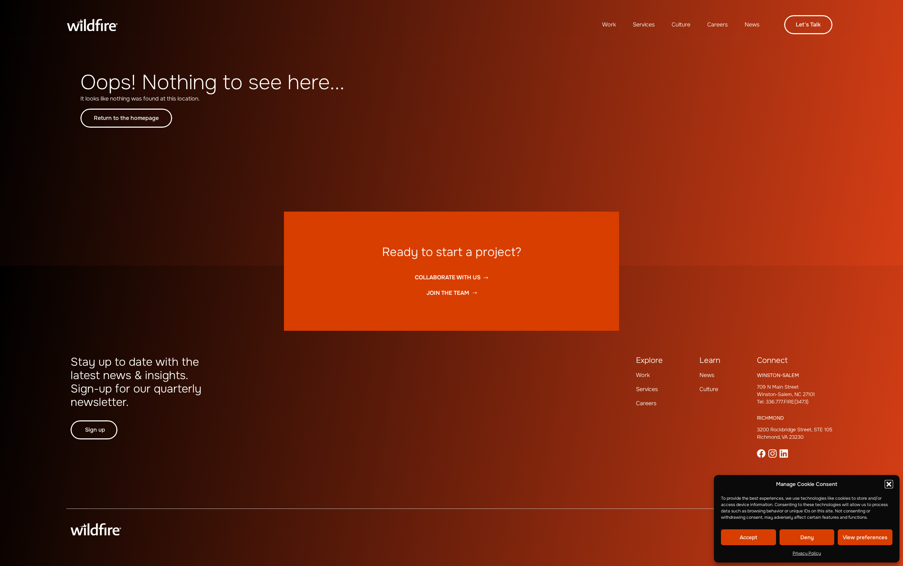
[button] (888, 484)
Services (644, 24)
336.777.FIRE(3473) (787, 401)
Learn (709, 360)
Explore (649, 360)
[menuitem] (609, 25)
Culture (681, 24)
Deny (807, 537)
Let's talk (808, 24)
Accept (748, 537)
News (752, 24)
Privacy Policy (807, 553)
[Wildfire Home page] (92, 25)
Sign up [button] (95, 429)
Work (609, 24)
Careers (717, 24)
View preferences (865, 537)
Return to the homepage (126, 118)
